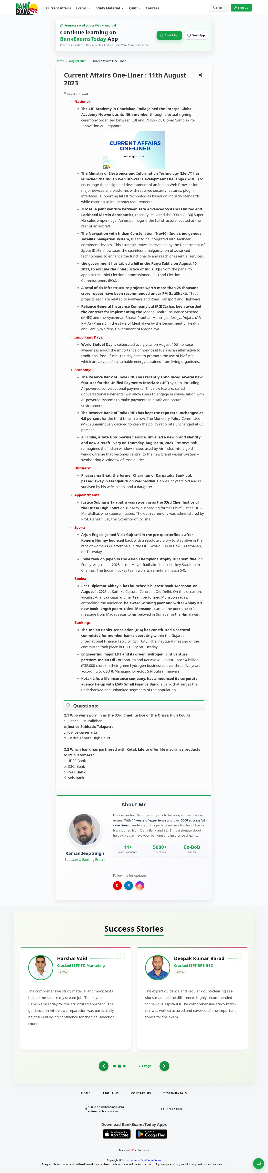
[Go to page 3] (124, 1066)
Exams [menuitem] (81, 8)
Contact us (141, 1093)
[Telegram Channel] (128, 885)
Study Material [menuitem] (108, 8)
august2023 (78, 61)
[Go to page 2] (119, 1065)
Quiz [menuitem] (133, 8)
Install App (172, 35)
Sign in (220, 7)
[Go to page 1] (103, 1066)
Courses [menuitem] (152, 8)
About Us (111, 1093)
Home (60, 61)
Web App (198, 35)
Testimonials (175, 1093)
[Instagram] (139, 885)
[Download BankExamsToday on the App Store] (116, 1134)
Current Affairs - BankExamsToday (141, 1160)
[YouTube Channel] (117, 885)
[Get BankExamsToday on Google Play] (151, 1134)
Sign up (243, 7)
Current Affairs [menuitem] (58, 8)
